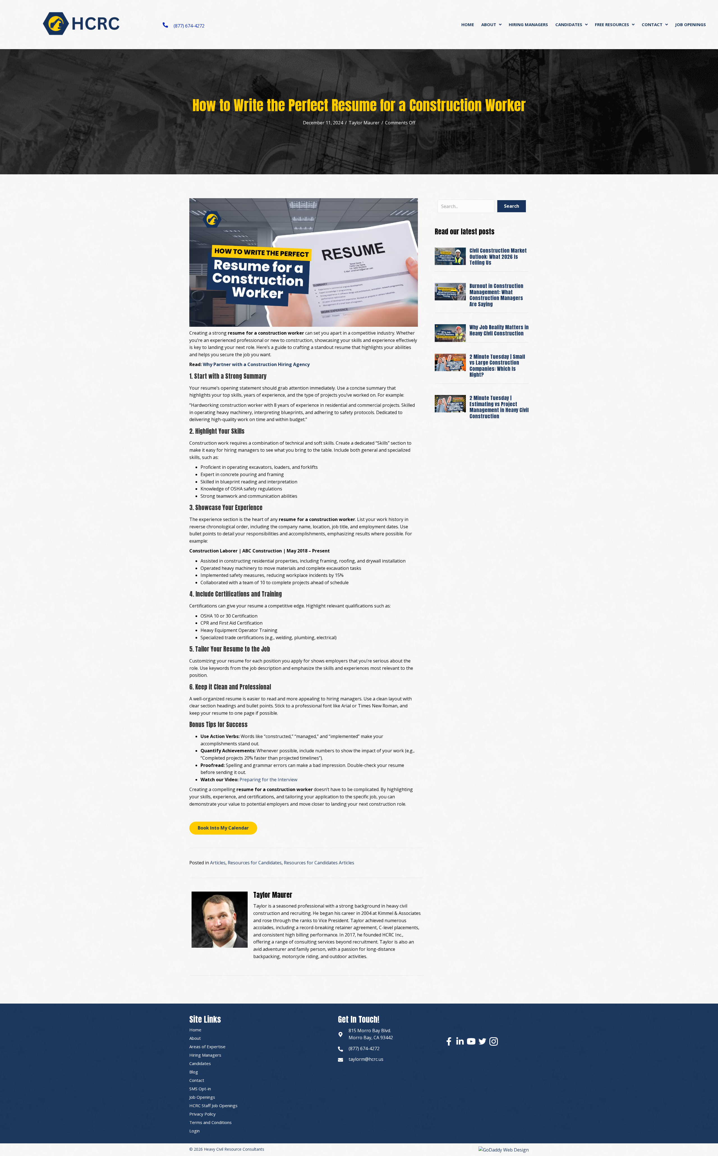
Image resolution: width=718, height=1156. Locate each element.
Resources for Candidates (255, 863)
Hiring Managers (205, 1055)
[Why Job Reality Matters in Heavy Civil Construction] (450, 333)
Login (194, 1131)
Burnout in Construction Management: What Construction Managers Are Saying (496, 295)
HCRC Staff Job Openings (213, 1105)
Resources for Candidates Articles (319, 863)
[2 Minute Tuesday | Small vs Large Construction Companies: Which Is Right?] (450, 362)
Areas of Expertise (207, 1046)
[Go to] (340, 1034)
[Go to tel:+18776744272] (340, 1048)
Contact (196, 1080)
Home (195, 1029)
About (195, 1038)
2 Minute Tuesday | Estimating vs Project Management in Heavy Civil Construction (499, 407)
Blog (193, 1072)
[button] (223, 828)
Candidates (200, 1063)
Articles (217, 863)
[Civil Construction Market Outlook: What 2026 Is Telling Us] (450, 256)
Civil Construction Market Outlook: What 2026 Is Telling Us (498, 256)
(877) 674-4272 (189, 26)
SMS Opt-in (200, 1088)
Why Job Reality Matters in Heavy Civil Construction (499, 330)
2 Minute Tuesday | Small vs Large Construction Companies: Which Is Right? (497, 366)
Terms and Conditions (210, 1122)
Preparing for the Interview (268, 779)
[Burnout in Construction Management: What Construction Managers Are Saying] (450, 291)
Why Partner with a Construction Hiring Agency (256, 364)
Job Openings (202, 1097)
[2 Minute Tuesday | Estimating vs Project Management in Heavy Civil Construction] (450, 403)
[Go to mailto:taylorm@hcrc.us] (340, 1059)
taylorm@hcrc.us (366, 1059)
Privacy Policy (202, 1114)
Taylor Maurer (364, 123)
